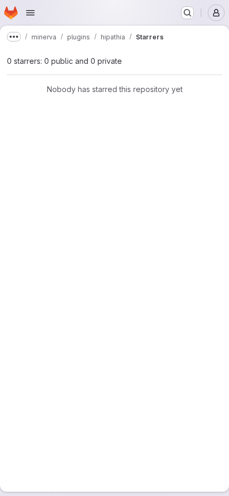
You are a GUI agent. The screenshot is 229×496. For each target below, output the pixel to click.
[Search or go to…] (187, 12)
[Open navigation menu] (30, 12)
